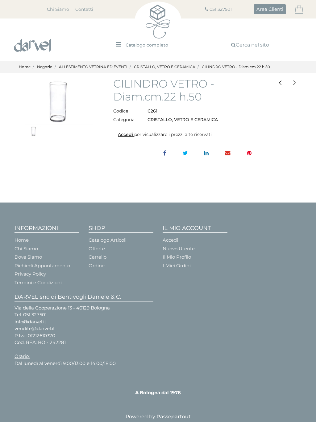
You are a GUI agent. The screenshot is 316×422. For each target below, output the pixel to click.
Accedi (126, 134)
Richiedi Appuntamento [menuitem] (42, 265)
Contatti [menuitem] (84, 9)
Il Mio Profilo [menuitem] (177, 257)
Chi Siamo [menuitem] (58, 9)
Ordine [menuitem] (97, 265)
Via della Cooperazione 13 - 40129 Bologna (62, 308)
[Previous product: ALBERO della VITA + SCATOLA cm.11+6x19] (280, 82)
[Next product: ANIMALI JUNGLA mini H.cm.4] (294, 82)
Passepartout (173, 417)
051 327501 (221, 9)
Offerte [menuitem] (97, 249)
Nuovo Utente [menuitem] (179, 249)
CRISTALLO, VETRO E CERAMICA (164, 66)
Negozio (44, 66)
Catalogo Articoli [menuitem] (108, 240)
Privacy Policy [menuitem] (30, 274)
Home (25, 66)
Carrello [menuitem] (97, 257)
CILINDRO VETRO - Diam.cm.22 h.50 (236, 66)
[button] (59, 101)
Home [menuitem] (22, 240)
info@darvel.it (30, 322)
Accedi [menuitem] (170, 240)
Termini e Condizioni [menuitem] (38, 282)
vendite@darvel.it (35, 328)
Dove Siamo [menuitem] (28, 257)
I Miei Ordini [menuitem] (177, 265)
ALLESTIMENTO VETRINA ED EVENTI (93, 66)
